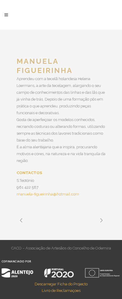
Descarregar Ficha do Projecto (61, 284)
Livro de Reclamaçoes (61, 290)
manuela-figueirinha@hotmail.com (48, 194)
